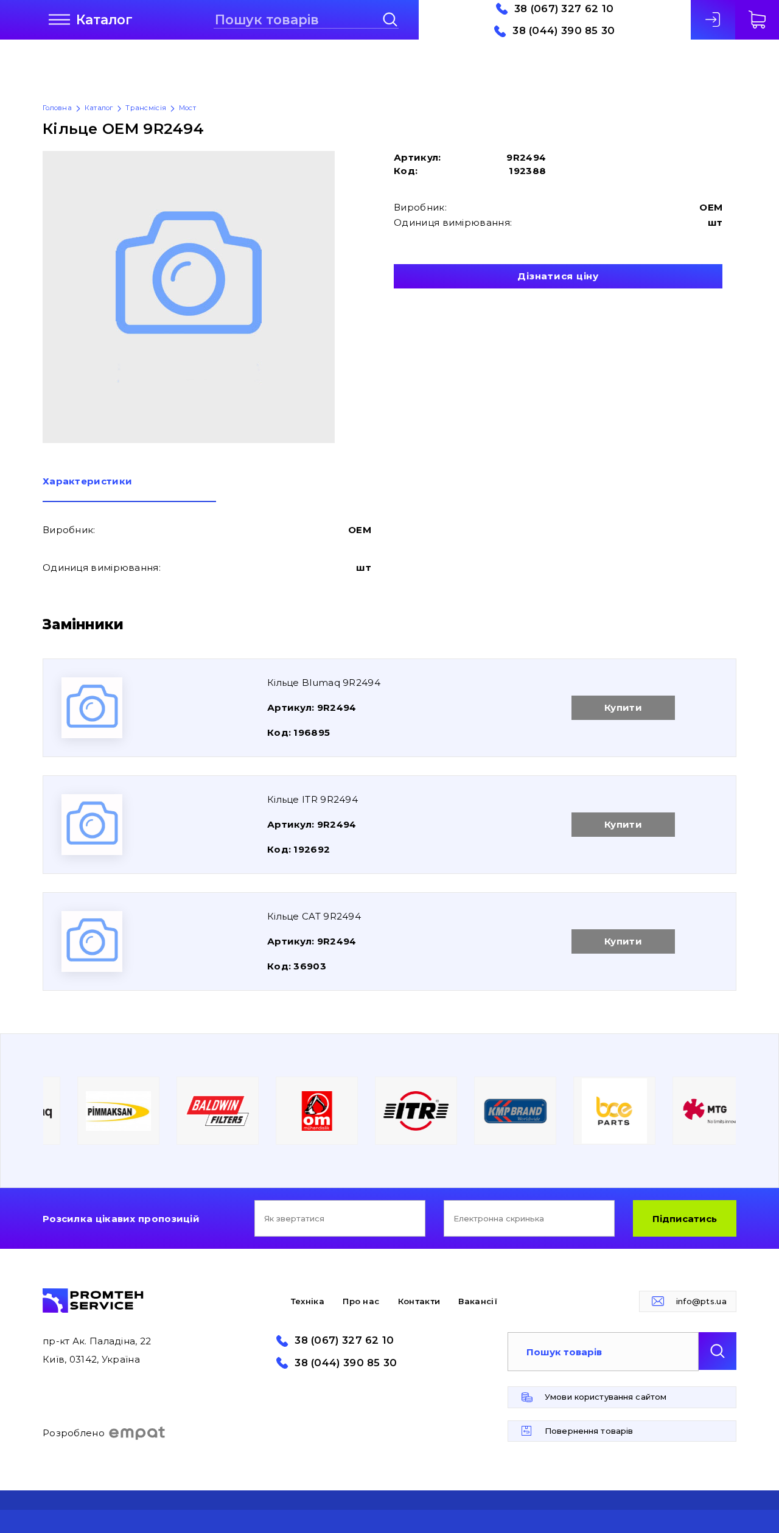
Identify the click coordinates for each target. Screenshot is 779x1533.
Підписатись (684, 1218)
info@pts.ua (701, 1301)
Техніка (307, 1301)
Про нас (361, 1301)
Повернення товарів (589, 1431)
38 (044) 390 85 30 (563, 31)
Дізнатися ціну (558, 276)
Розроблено (74, 1433)
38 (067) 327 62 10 (563, 9)
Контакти (419, 1301)
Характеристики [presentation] (87, 482)
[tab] (129, 489)
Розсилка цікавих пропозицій (121, 1218)
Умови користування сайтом (605, 1397)
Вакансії (477, 1301)
